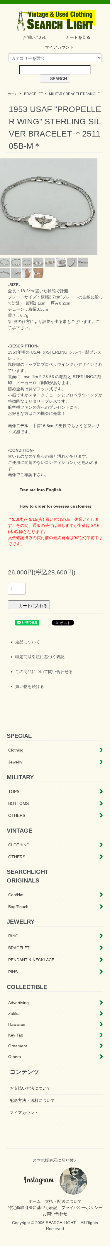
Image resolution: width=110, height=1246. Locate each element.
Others (14, 1056)
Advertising (18, 1002)
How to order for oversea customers (55, 506)
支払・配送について (63, 1201)
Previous (6, 207)
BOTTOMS (18, 803)
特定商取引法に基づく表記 (40, 656)
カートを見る (78, 37)
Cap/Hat (15, 894)
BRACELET (33, 94)
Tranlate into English (39, 489)
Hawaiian (16, 1024)
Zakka (14, 1013)
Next (90, 207)
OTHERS (16, 815)
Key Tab (15, 1035)
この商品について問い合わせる (44, 671)
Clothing (15, 750)
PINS (13, 971)
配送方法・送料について (32, 1100)
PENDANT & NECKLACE (31, 959)
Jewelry (15, 762)
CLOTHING (19, 845)
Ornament (17, 1046)
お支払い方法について (30, 1088)
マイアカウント (59, 47)
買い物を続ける (29, 686)
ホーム (12, 94)
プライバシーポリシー (81, 1207)
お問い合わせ (35, 37)
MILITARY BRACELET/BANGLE (74, 94)
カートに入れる (33, 605)
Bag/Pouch (18, 906)
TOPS (13, 791)
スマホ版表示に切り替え (55, 1160)
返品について (27, 641)
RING (13, 936)
